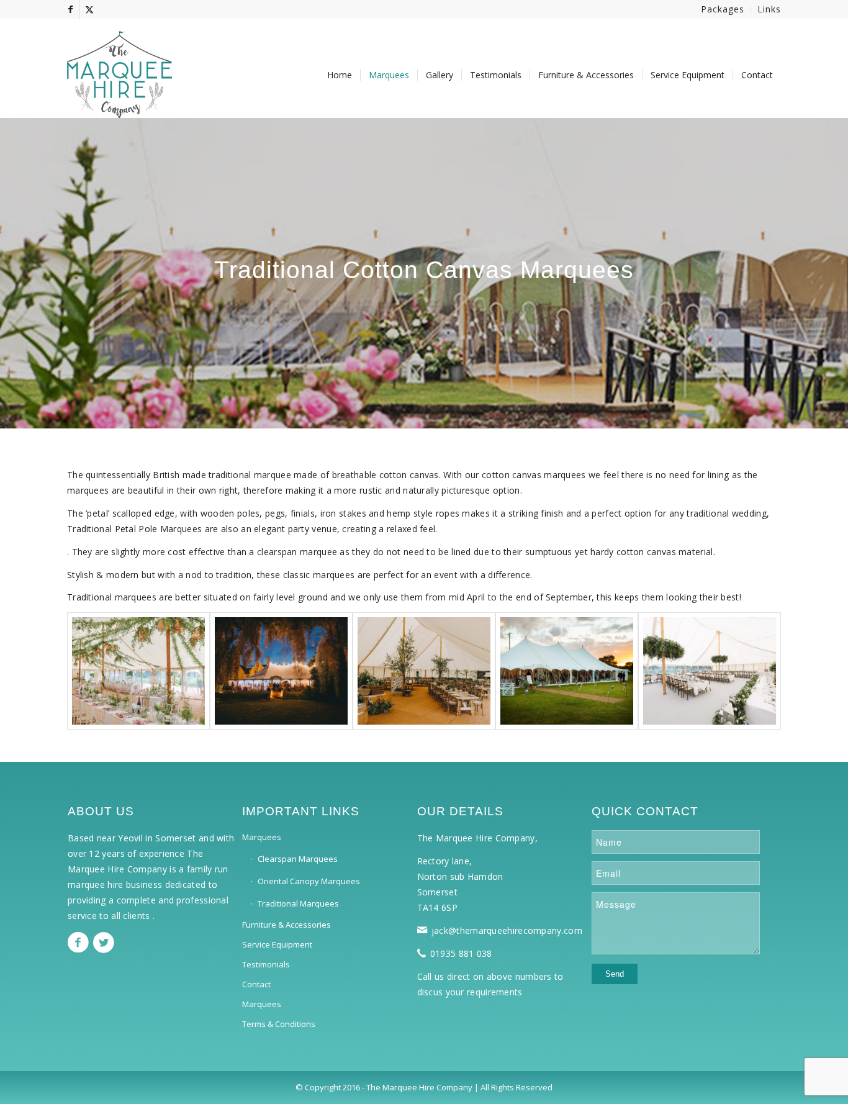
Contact (256, 984)
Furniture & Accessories (286, 924)
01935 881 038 (461, 953)
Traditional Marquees (298, 903)
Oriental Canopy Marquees (309, 881)
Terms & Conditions (278, 1023)
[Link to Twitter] (89, 9)
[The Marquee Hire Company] (119, 68)
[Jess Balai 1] (566, 671)
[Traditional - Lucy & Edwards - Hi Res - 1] (709, 671)
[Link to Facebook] (70, 9)
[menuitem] (723, 9)
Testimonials (266, 964)
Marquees (261, 837)
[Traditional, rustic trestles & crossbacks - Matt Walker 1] (424, 671)
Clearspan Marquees (298, 858)
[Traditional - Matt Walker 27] (281, 671)
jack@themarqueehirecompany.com (506, 930)
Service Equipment (277, 944)
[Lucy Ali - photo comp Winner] (138, 671)
